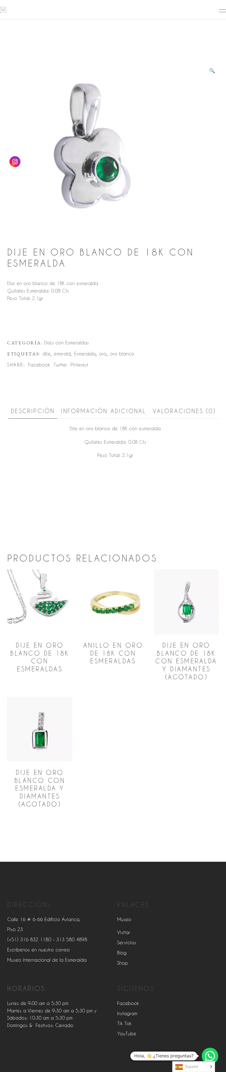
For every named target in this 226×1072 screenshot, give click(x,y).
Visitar (123, 932)
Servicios (126, 942)
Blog (122, 952)
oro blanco (122, 353)
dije (46, 353)
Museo (124, 919)
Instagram (127, 1013)
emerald (62, 353)
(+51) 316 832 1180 (29, 939)
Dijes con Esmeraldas (66, 342)
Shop (122, 962)
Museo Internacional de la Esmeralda (47, 959)
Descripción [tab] (33, 411)
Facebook (128, 1003)
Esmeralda (85, 353)
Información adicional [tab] (103, 411)
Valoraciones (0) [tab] (184, 411)
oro (102, 353)
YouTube (126, 1033)
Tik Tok (124, 1023)
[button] (212, 70)
